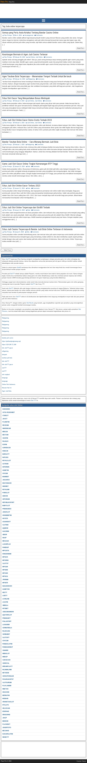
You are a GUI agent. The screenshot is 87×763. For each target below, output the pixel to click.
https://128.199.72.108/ (9, 344)
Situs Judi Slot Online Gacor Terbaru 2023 (21, 185)
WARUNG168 (6, 428)
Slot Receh (30, 303)
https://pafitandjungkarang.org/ (11, 341)
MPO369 (5, 573)
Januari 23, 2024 (19, 166)
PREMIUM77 (6, 618)
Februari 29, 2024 (19, 57)
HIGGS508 (5, 692)
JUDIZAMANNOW (8, 612)
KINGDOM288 (6, 554)
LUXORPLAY (6, 544)
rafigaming (5, 351)
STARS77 (5, 415)
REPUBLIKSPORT (8, 502)
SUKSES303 (6, 660)
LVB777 (4, 595)
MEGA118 (5, 541)
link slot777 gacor (7, 348)
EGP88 (4, 444)
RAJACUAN (6, 631)
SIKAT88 (5, 438)
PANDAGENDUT (7, 647)
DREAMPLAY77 (7, 666)
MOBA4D (5, 698)
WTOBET (5, 608)
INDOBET (5, 486)
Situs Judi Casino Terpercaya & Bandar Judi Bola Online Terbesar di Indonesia (37, 229)
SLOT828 (5, 525)
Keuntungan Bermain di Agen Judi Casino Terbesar (25, 54)
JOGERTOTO (6, 727)
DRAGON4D (6, 714)
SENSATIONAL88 (8, 676)
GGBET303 (6, 589)
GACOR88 (5, 531)
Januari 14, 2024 (19, 210)
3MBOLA (5, 605)
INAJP (4, 538)
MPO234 (5, 557)
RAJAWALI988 (7, 669)
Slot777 (8, 259)
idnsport (4, 354)
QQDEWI (5, 528)
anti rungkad (6, 374)
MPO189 (5, 567)
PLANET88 (5, 422)
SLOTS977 (5, 637)
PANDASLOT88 (7, 644)
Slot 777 (33, 400)
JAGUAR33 (6, 480)
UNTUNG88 (6, 499)
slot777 (4, 368)
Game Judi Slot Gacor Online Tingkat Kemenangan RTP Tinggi (30, 163)
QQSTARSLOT (7, 615)
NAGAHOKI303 (7, 586)
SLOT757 (5, 563)
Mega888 (5, 744)
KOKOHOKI (6, 409)
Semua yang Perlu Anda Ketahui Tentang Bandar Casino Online (30, 32)
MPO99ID (5, 560)
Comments (39, 35)
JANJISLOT (6, 512)
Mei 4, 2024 (18, 35)
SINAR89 (5, 650)
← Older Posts (6, 250)
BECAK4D (5, 730)
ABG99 (4, 534)
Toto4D (4, 754)
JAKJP (4, 718)
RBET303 (5, 689)
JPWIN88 (5, 579)
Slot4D (19, 267)
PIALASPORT (6, 621)
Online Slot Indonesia (8, 384)
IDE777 (4, 592)
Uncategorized (28, 35)
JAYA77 (4, 419)
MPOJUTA (5, 550)
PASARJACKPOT (8, 679)
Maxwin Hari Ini (6, 388)
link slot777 (5, 361)
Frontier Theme (81, 761)
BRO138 (5, 431)
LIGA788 (5, 602)
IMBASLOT (6, 653)
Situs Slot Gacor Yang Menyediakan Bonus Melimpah (26, 98)
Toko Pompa (8, 35)
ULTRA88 (5, 464)
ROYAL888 (5, 489)
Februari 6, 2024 (19, 122)
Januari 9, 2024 (19, 232)
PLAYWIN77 (6, 724)
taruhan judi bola (7, 358)
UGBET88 (5, 470)
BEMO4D (5, 721)
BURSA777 (5, 454)
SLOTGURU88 (7, 682)
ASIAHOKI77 (6, 521)
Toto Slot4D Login (7, 747)
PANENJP (5, 547)
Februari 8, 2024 (19, 101)
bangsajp (5, 378)
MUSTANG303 (6, 483)
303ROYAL (5, 663)
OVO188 (5, 473)
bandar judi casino (7, 338)
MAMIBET (5, 476)
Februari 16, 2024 (19, 79)
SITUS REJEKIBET (8, 412)
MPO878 (5, 583)
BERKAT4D (6, 695)
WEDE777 (5, 737)
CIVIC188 (5, 640)
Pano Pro (4, 1)
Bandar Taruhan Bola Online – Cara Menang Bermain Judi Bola (30, 142)
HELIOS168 (6, 708)
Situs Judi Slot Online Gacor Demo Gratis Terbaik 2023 (27, 120)
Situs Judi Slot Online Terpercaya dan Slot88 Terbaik (26, 207)
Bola (28, 166)
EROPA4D (5, 711)
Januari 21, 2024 (19, 188)
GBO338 (5, 496)
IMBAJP (5, 657)
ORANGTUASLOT (8, 702)
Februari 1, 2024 (19, 144)
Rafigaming (31, 79)
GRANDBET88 (7, 515)
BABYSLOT (6, 505)
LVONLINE (5, 599)
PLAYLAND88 (6, 685)
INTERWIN (5, 467)
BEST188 (5, 435)
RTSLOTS (5, 705)
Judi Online (31, 57)
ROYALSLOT (6, 460)
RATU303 (5, 457)
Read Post (80, 48)
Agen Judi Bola (6, 391)
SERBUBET (6, 634)
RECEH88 (5, 425)
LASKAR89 (6, 624)
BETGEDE (5, 673)
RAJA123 (5, 441)
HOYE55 (5, 518)
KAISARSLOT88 (7, 734)
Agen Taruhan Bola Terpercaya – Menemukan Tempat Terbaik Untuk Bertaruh (36, 76)
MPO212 (5, 576)
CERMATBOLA (7, 628)
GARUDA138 (6, 447)
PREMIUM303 (6, 509)
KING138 (5, 451)
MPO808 (5, 570)
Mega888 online (7, 750)
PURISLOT (5, 492)
